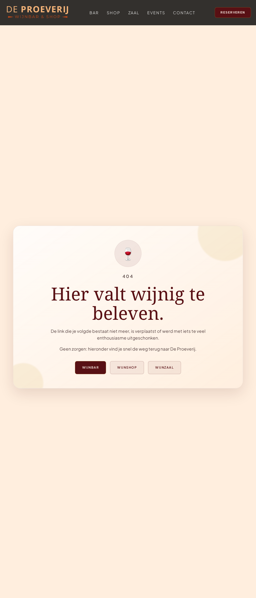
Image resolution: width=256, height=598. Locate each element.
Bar (94, 12)
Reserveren (232, 12)
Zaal (134, 12)
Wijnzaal (164, 367)
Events (156, 12)
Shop (113, 12)
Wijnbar (90, 367)
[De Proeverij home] (37, 13)
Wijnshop (127, 367)
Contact (184, 12)
